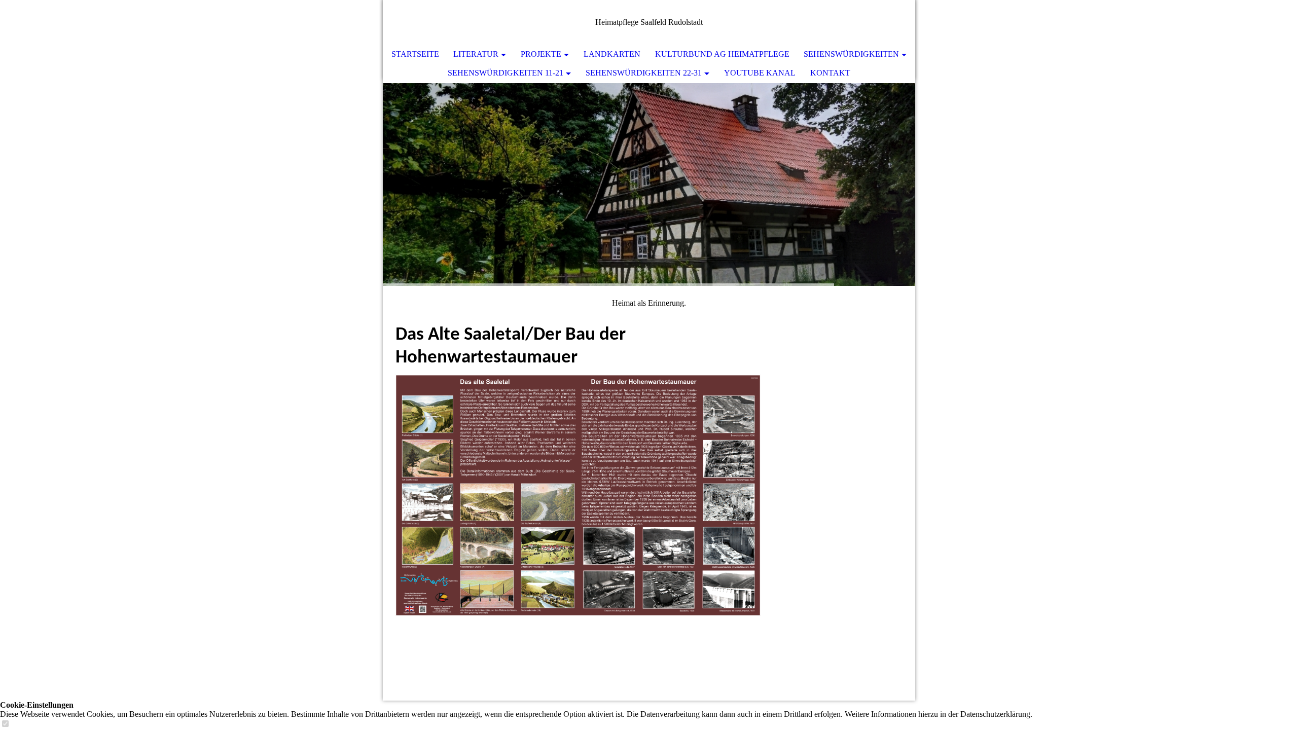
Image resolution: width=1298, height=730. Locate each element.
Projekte (541, 54)
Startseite (415, 54)
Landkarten (612, 54)
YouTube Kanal (760, 72)
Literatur (475, 54)
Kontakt (830, 72)
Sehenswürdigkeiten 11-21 (505, 72)
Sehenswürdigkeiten (851, 54)
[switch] (5, 724)
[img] (649, 184)
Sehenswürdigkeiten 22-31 (644, 72)
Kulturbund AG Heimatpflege (722, 54)
